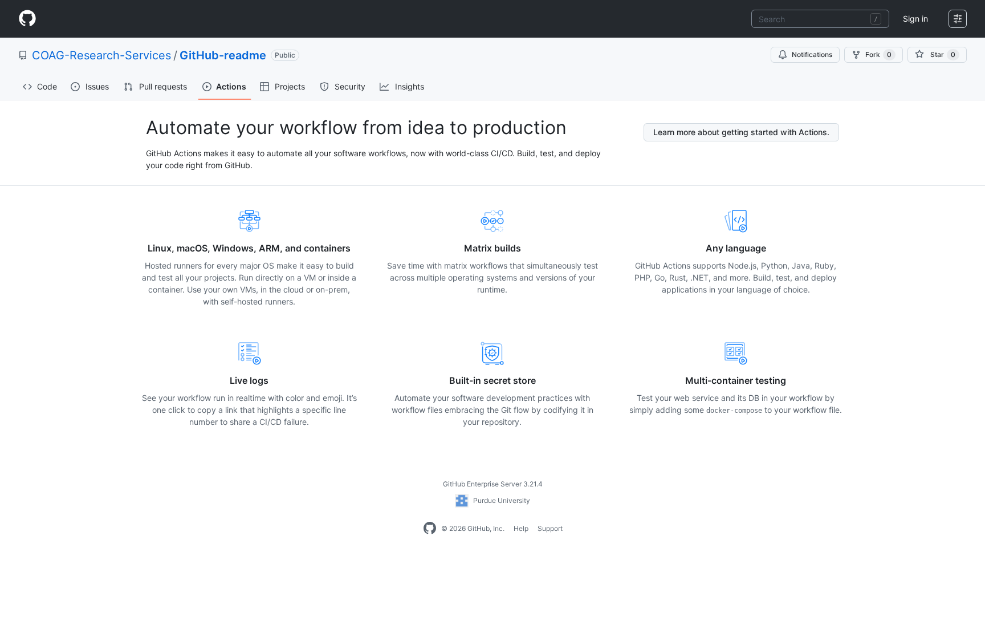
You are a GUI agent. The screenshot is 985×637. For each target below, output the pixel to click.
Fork (878, 54)
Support (550, 528)
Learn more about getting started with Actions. (741, 132)
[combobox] (820, 18)
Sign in (915, 18)
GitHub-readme (223, 55)
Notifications (812, 54)
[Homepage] (27, 19)
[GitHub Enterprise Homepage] (430, 528)
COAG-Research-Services (101, 55)
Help (521, 528)
